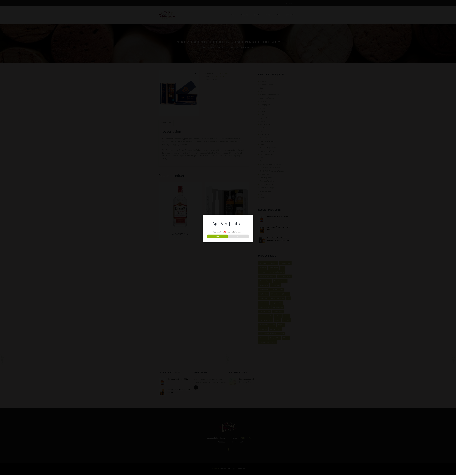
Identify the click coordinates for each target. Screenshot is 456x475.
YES (217, 236)
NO (238, 236)
